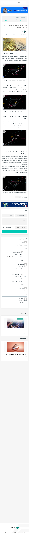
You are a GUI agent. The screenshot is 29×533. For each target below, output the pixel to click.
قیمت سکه (18, 197)
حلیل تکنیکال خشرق (10, 256)
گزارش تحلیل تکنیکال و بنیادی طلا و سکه (18, 19)
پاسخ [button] (26, 248)
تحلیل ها (17, 17)
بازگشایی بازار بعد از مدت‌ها (15, 323)
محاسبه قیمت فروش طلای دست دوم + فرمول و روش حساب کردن (15, 347)
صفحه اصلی (23, 17)
